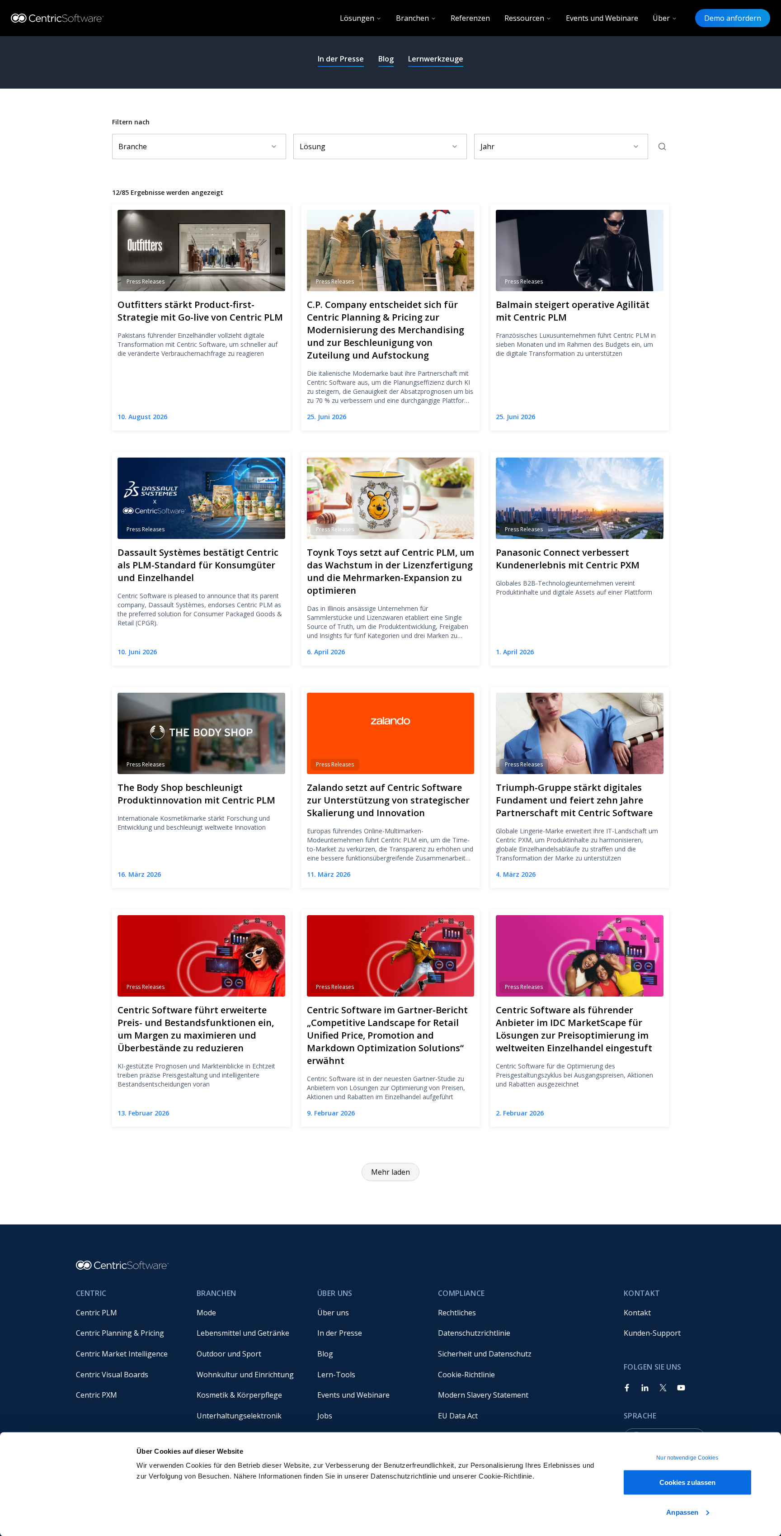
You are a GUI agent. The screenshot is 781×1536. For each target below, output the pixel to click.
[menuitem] (129, 1312)
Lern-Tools (336, 1375)
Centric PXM (96, 1395)
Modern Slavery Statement (483, 1395)
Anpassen (682, 1512)
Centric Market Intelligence (122, 1354)
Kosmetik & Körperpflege (239, 1395)
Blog (386, 59)
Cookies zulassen (687, 1482)
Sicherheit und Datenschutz (485, 1354)
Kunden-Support (652, 1333)
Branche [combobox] (132, 146)
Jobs (324, 1416)
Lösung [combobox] (312, 146)
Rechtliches (457, 1313)
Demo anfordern (732, 18)
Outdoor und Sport (229, 1354)
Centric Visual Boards (112, 1375)
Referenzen (470, 18)
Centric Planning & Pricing (120, 1333)
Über (661, 18)
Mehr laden (390, 1172)
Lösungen (357, 18)
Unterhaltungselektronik (239, 1416)
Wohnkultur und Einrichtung (245, 1375)
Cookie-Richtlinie (466, 1375)
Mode (206, 1313)
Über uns (333, 1313)
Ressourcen (524, 18)
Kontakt (637, 1313)
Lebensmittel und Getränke (243, 1333)
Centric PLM (96, 1313)
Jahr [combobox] (487, 146)
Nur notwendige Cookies (687, 1458)
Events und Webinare (602, 18)
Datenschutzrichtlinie (474, 1333)
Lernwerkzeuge (435, 59)
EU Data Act (458, 1416)
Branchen (412, 18)
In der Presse (341, 59)
